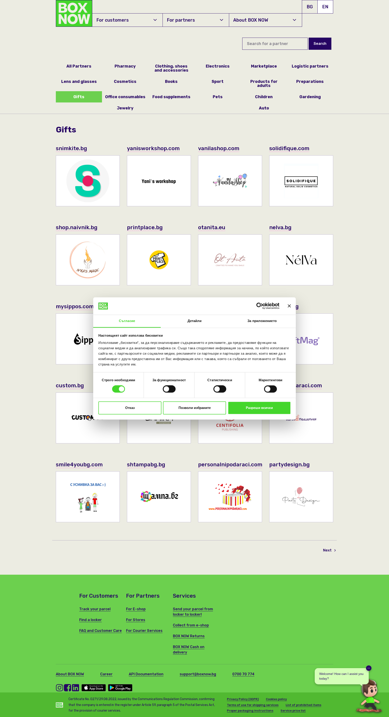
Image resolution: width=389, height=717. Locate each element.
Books (171, 81)
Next (327, 550)
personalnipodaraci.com (230, 464)
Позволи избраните (195, 408)
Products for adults (264, 83)
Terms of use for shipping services (252, 705)
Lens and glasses (79, 81)
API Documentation (146, 674)
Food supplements (171, 96)
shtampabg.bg (146, 464)
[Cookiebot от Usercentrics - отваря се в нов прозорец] (259, 306)
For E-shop (136, 609)
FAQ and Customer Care (100, 631)
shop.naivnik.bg (76, 227)
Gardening (310, 96)
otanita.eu (211, 227)
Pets (218, 96)
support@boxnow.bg (198, 674)
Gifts (78, 96)
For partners (181, 20)
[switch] (169, 389)
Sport (218, 81)
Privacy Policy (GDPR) (243, 699)
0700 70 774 (243, 674)
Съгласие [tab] (127, 321)
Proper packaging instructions (250, 710)
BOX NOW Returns (189, 636)
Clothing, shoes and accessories (171, 68)
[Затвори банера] (289, 306)
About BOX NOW (250, 20)
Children (264, 96)
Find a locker (90, 620)
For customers (112, 20)
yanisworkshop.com (153, 148)
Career (106, 674)
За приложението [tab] (262, 321)
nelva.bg (280, 227)
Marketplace (264, 66)
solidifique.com (289, 148)
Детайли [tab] (195, 321)
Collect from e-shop (191, 625)
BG (310, 6)
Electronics (218, 66)
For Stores (135, 620)
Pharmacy (125, 66)
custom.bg (70, 385)
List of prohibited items (303, 705)
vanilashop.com (218, 148)
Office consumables (125, 96)
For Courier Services (144, 631)
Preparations (310, 81)
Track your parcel (95, 609)
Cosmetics (125, 81)
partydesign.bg (289, 464)
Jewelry (125, 108)
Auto (264, 108)
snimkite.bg (71, 148)
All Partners (78, 66)
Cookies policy (276, 699)
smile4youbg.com (79, 464)
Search (320, 43)
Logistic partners (310, 66)
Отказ (130, 408)
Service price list (293, 710)
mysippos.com (75, 306)
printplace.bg (145, 227)
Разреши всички (259, 408)
